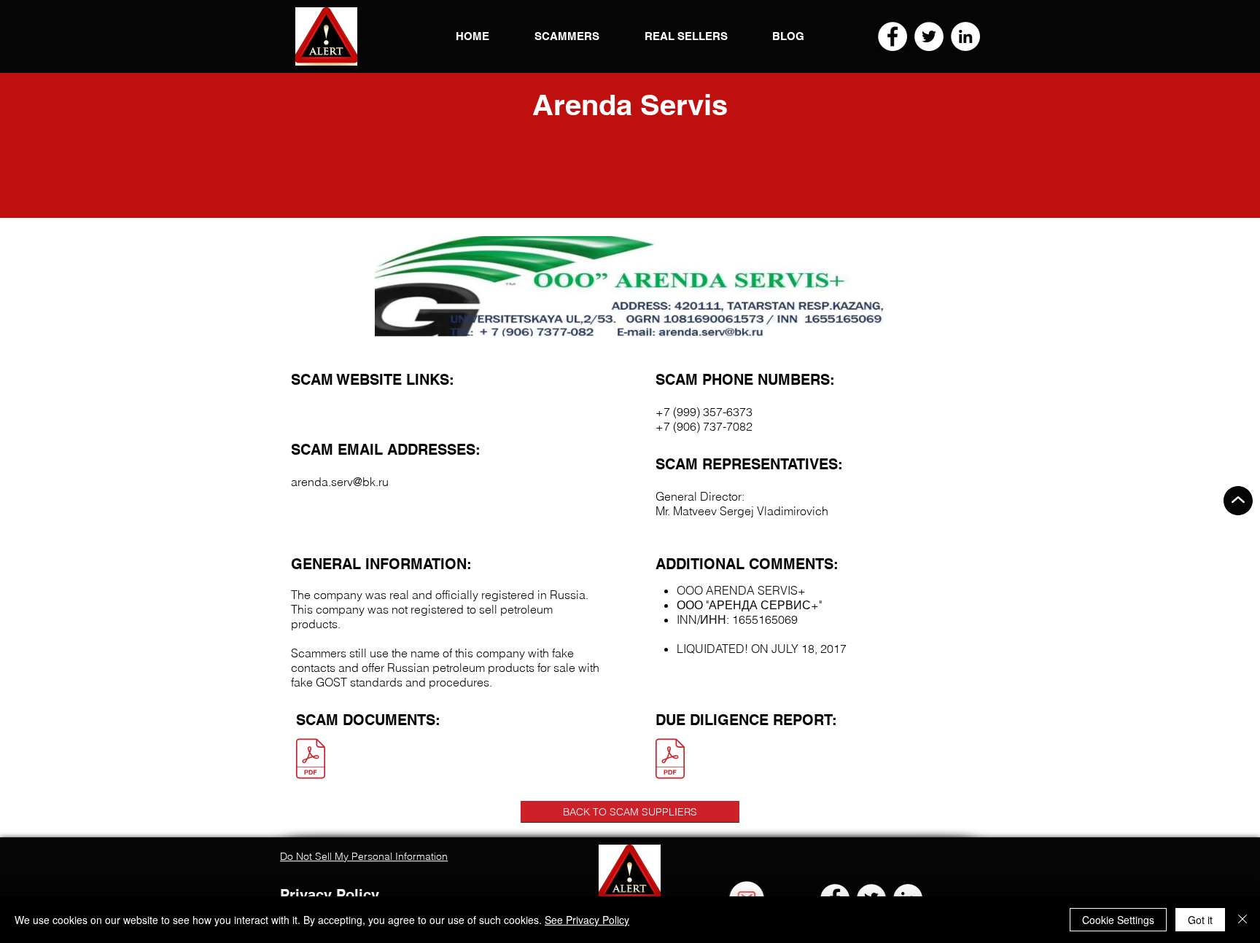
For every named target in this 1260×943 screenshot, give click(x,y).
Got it (1200, 919)
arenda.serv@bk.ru (340, 481)
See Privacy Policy (587, 919)
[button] (326, 36)
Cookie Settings (1118, 919)
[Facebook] (892, 36)
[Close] (1242, 919)
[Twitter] (929, 36)
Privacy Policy (329, 895)
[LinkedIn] (965, 36)
